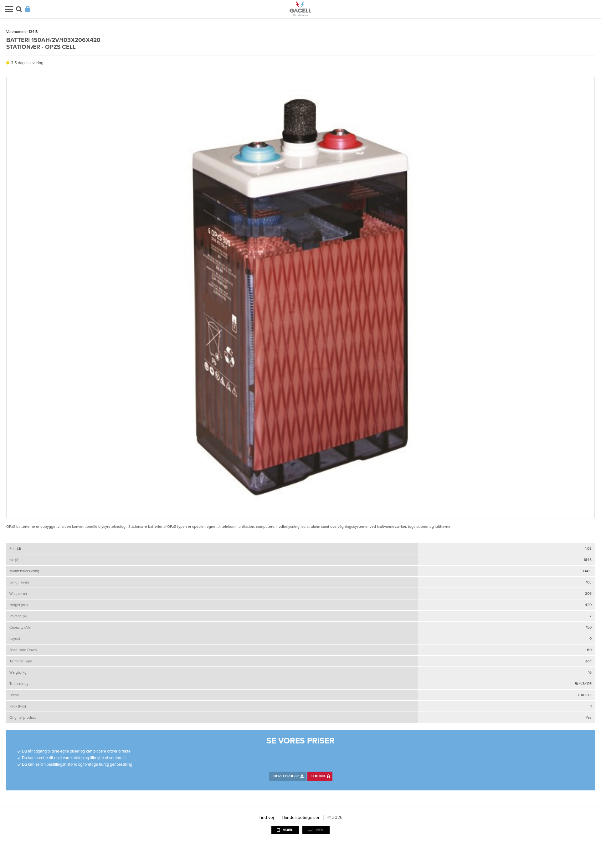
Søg (19, 9)
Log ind (318, 776)
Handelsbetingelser (301, 817)
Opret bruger (286, 776)
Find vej (266, 817)
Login (27, 9)
